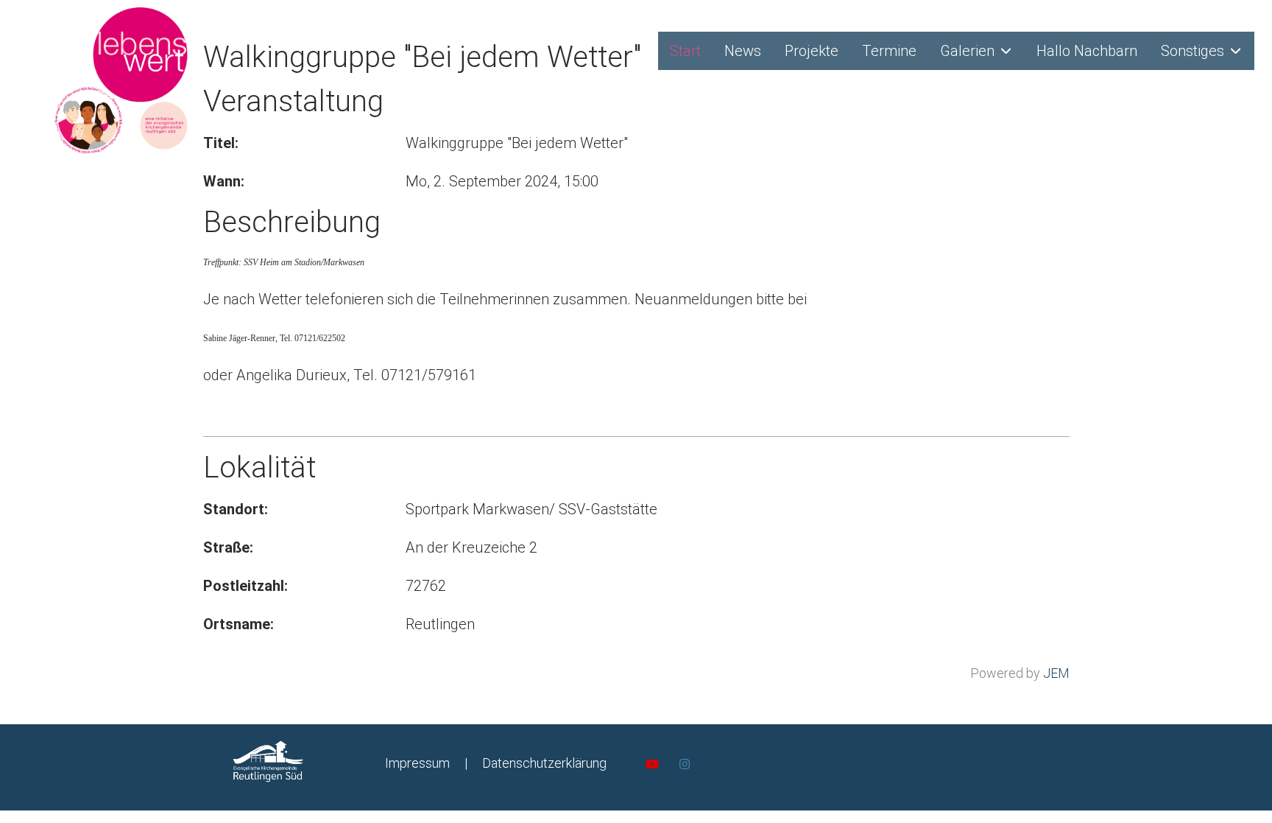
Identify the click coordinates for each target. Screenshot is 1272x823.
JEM (1056, 673)
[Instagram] (684, 764)
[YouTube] (652, 764)
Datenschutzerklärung (544, 763)
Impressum (417, 763)
